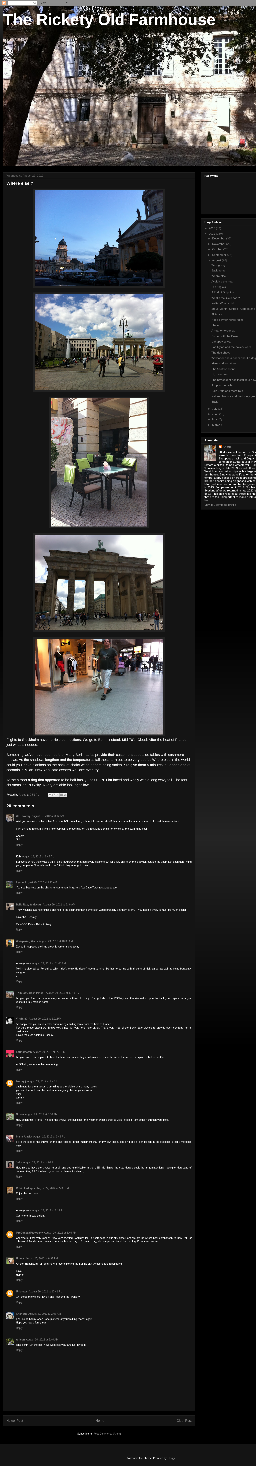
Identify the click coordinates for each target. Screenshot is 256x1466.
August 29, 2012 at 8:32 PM (41, 1258)
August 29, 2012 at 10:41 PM (46, 1291)
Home (100, 1420)
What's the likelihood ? (225, 297)
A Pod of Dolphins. (223, 292)
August (217, 260)
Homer (20, 1258)
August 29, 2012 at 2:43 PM (43, 1081)
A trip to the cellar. (222, 385)
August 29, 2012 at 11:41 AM (63, 992)
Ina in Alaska (24, 1136)
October (217, 249)
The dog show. (220, 352)
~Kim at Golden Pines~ (30, 992)
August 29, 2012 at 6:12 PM (48, 1210)
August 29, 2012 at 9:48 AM (59, 904)
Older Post (184, 1420)
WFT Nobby (23, 816)
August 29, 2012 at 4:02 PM (39, 1162)
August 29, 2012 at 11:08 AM (49, 963)
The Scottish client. (223, 369)
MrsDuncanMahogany (29, 1232)
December (219, 238)
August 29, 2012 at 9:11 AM (41, 882)
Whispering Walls (27, 941)
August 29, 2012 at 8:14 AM (48, 816)
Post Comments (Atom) (107, 1433)
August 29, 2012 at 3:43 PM (49, 1136)
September (219, 254)
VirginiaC (22, 1018)
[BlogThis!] (54, 795)
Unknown (22, 1291)
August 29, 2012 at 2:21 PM (45, 1018)
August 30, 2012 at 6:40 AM (42, 1339)
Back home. (218, 270)
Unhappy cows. (221, 341)
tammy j (21, 1081)
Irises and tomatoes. (224, 363)
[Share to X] (58, 795)
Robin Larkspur (25, 1188)
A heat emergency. (223, 330)
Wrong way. (218, 265)
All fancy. (217, 314)
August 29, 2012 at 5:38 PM (52, 1188)
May (215, 419)
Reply (19, 844)
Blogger (172, 1458)
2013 (212, 228)
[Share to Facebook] (61, 795)
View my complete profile (220, 504)
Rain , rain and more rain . (228, 390)
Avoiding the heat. (222, 281)
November (219, 243)
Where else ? (219, 275)
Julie (19, 1162)
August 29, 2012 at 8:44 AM (38, 856)
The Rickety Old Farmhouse (109, 19)
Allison (20, 1339)
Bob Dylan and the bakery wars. (231, 347)
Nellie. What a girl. (222, 303)
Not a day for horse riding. (227, 319)
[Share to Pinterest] (65, 795)
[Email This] (50, 795)
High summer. (220, 374)
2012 (212, 233)
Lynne (20, 882)
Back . (215, 401)
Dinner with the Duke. (225, 336)
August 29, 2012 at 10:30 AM (56, 941)
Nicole (20, 1114)
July (215, 408)
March (216, 424)
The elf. (216, 325)
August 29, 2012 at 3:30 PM (41, 1114)
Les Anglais (218, 286)
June (215, 414)
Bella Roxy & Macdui (29, 904)
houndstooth (24, 1051)
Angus (227, 446)
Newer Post (14, 1420)
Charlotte (21, 1313)
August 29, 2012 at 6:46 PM (60, 1232)
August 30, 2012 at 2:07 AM (44, 1313)
